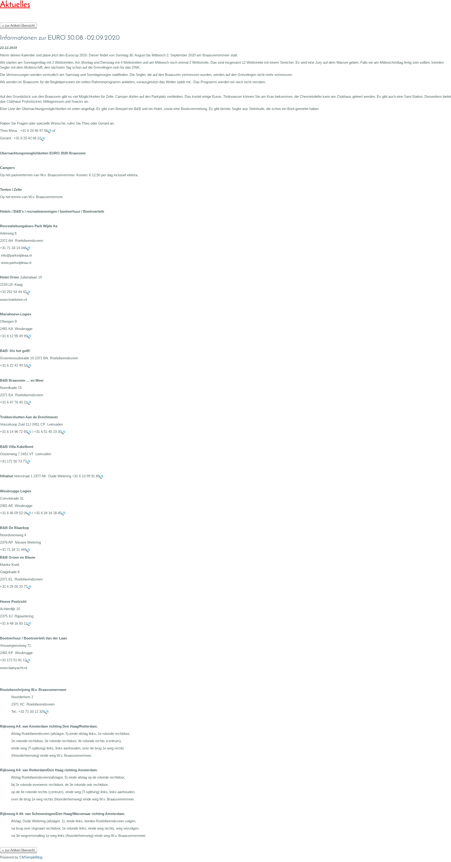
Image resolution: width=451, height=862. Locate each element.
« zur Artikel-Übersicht (18, 25)
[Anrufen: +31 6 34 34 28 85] (63, 513)
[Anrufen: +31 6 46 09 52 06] (29, 513)
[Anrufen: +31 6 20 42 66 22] (43, 139)
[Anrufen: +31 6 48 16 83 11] (29, 624)
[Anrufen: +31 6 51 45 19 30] (63, 432)
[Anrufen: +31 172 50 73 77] (28, 461)
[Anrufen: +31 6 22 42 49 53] (29, 366)
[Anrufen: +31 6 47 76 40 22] (29, 402)
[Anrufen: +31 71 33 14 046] (28, 248)
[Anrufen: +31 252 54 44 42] (28, 292)
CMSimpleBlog (30, 857)
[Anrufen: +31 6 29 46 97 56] (49, 131)
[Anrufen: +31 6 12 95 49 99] (29, 336)
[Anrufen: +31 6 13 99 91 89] (101, 476)
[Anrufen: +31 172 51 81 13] (28, 660)
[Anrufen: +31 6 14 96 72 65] (29, 432)
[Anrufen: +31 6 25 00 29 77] (29, 587)
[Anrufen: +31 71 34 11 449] (28, 550)
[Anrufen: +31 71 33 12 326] (47, 712)
